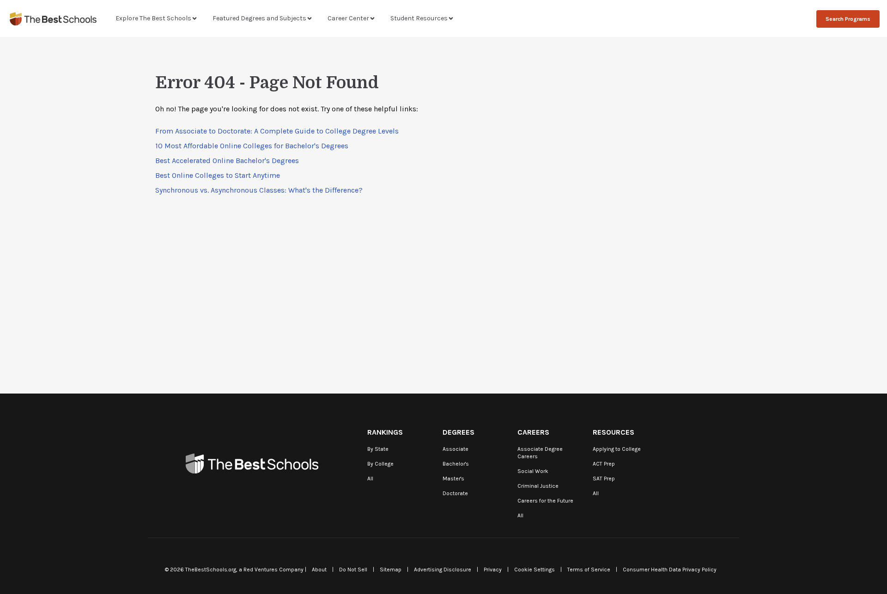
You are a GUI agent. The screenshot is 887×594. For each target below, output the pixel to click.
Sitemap (390, 569)
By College (380, 464)
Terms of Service (588, 569)
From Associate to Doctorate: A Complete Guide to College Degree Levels (277, 131)
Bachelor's (456, 464)
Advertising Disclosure (442, 569)
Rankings (385, 432)
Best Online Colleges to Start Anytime (217, 175)
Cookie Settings (534, 569)
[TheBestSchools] (53, 18)
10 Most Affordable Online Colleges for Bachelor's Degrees (251, 145)
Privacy (493, 569)
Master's (453, 478)
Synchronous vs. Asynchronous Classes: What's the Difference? (259, 190)
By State (378, 449)
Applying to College (617, 449)
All (370, 478)
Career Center (348, 18)
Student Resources (419, 18)
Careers (533, 432)
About (319, 569)
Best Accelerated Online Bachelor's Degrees (227, 160)
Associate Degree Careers (540, 453)
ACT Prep (604, 464)
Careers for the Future (545, 500)
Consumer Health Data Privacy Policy (670, 569)
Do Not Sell (353, 569)
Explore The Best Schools (153, 18)
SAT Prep (604, 478)
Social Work (532, 471)
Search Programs (848, 19)
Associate (455, 449)
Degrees (458, 432)
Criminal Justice (538, 486)
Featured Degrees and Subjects (259, 18)
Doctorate (455, 493)
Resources (613, 432)
